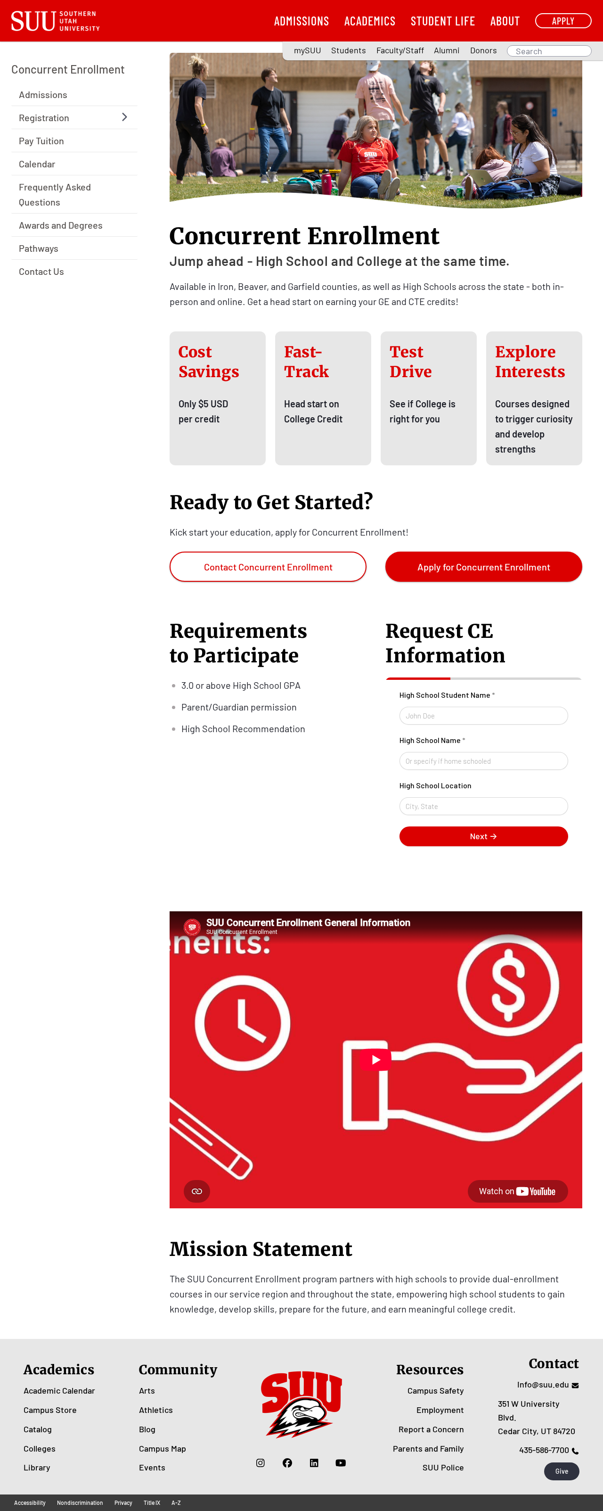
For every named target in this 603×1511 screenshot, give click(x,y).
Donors (483, 50)
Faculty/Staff (400, 50)
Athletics (156, 1409)
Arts (147, 1390)
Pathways (38, 247)
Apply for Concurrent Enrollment (483, 566)
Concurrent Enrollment (68, 69)
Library (37, 1467)
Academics (370, 20)
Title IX (152, 1502)
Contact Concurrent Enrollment (268, 566)
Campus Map (162, 1448)
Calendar (37, 163)
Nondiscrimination (80, 1502)
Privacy (123, 1502)
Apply (563, 20)
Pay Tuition (41, 140)
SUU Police (443, 1467)
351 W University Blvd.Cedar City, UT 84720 (536, 1417)
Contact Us (41, 270)
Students (348, 50)
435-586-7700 (544, 1450)
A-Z (176, 1502)
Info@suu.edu (543, 1384)
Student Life (443, 20)
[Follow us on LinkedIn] (314, 1462)
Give (562, 1471)
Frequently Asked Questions (55, 194)
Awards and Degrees (61, 224)
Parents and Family (428, 1448)
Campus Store (50, 1409)
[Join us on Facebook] (287, 1462)
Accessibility (30, 1502)
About (505, 20)
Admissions (301, 20)
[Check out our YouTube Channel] (341, 1462)
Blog (147, 1429)
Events (152, 1467)
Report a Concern (431, 1429)
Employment (440, 1409)
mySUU (307, 50)
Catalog (38, 1429)
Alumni (447, 50)
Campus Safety (435, 1390)
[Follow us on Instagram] (260, 1462)
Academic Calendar (59, 1390)
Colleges (40, 1448)
